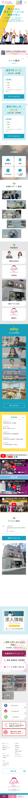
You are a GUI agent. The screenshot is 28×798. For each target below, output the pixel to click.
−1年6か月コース (17, 754)
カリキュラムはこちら (14, 96)
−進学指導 (4, 757)
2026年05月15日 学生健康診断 (10, 433)
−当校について (5, 745)
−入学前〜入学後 (5, 755)
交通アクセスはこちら (14, 538)
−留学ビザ (16, 749)
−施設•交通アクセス (6, 747)
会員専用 (19, 1)
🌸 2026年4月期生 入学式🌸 (10, 444)
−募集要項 (16, 745)
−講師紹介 (4, 749)
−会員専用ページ (5, 764)
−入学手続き (16, 747)
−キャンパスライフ (18, 756)
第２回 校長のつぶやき (9, 428)
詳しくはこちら (14, 405)
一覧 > (23, 417)
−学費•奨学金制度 (18, 751)
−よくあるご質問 (5, 763)
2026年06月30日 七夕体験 (9, 423)
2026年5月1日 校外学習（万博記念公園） (13, 439)
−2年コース (16, 752)
